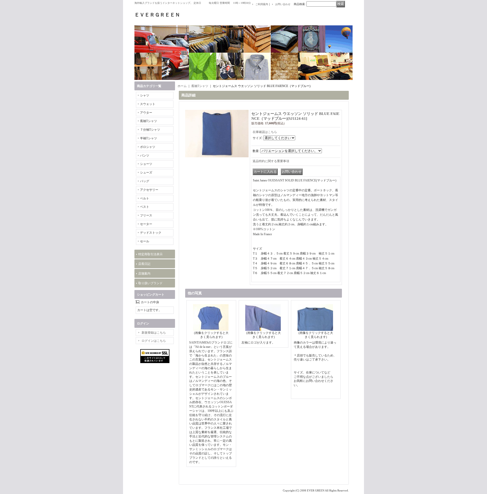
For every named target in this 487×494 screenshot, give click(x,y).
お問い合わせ (282, 4)
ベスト (144, 207)
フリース (146, 215)
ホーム (182, 86)
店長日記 (144, 264)
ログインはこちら (154, 341)
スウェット (147, 104)
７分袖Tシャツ (150, 129)
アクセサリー (149, 190)
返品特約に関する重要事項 (271, 161)
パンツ (144, 155)
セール (144, 241)
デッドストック (150, 232)
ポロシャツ (147, 147)
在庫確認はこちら (265, 132)
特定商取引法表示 (150, 254)
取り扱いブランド (150, 283)
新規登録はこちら (154, 332)
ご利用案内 (261, 4)
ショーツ (146, 164)
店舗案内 (144, 273)
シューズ (146, 172)
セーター (146, 224)
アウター (146, 112)
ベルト (144, 198)
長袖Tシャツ (148, 121)
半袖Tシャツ (148, 138)
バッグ (144, 181)
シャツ (144, 95)
